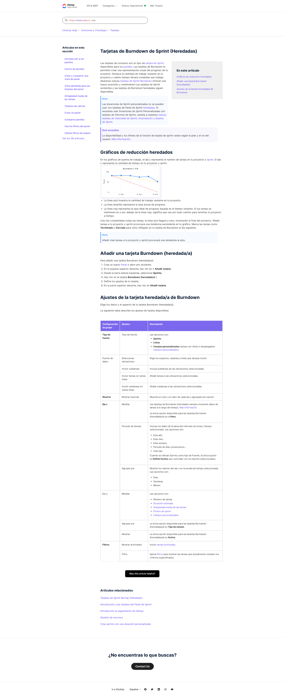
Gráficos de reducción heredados (194, 76)
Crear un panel (72, 112)
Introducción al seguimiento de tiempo (122, 610)
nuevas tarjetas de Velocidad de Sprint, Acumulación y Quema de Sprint (134, 118)
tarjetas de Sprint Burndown (136, 80)
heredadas (149, 107)
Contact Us (142, 666)
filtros (160, 554)
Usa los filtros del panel (77, 126)
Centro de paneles (74, 69)
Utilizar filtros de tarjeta (77, 133)
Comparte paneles (74, 119)
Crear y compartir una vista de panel (76, 77)
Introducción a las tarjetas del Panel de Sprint (126, 604)
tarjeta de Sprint (155, 63)
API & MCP (92, 5)
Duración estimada (163, 503)
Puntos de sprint (162, 511)
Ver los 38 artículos (73, 138)
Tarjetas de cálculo (75, 106)
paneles (128, 66)
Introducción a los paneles (74, 60)
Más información (121, 139)
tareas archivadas (166, 544)
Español (134, 689)
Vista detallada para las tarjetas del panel (77, 87)
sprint (210, 159)
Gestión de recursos (111, 617)
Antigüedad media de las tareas (169, 507)
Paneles (115, 30)
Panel (124, 264)
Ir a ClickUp (118, 689)
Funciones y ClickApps (94, 30)
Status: (132, 5)
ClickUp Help (69, 30)
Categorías (109, 5)
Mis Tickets (156, 5)
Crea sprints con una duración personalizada (125, 623)
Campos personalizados (166, 349)
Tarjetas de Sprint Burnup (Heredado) (121, 597)
